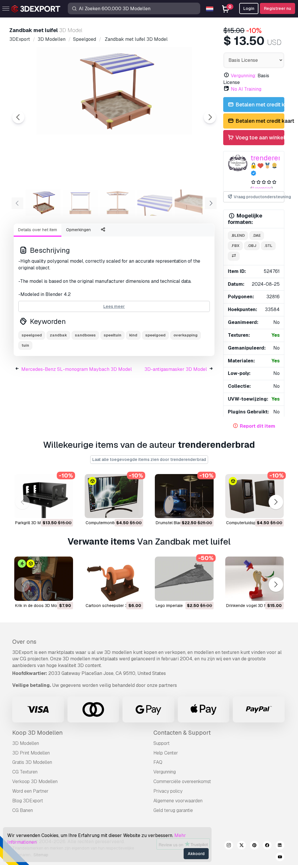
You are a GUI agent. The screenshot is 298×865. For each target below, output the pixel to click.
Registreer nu (277, 8)
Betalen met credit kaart (259, 104)
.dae (257, 235)
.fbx (235, 245)
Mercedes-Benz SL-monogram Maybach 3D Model (76, 369)
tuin (25, 345)
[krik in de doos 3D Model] (43, 579)
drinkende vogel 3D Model (251, 605)
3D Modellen (25, 743)
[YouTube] (280, 858)
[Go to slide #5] (192, 203)
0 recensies (262, 188)
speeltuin (112, 335)
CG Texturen (25, 772)
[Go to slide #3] (117, 203)
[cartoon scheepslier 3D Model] (114, 579)
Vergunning (164, 772)
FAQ (157, 762)
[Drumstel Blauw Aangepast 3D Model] (184, 496)
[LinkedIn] (280, 846)
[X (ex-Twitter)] (241, 846)
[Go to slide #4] (154, 203)
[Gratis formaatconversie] (233, 256)
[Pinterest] (254, 846)
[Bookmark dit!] (64, 510)
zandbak (58, 335)
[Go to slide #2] (80, 203)
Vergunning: (243, 76)
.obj (251, 245)
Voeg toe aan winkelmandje (259, 137)
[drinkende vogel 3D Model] (254, 579)
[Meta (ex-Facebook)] (267, 846)
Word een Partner (30, 791)
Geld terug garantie (173, 810)
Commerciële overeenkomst (182, 781)
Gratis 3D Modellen (32, 762)
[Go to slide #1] (43, 203)
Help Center (165, 753)
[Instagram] (229, 846)
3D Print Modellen (31, 753)
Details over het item (37, 229)
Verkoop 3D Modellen (35, 781)
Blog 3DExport (27, 801)
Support (161, 743)
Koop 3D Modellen (37, 732)
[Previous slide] (18, 117)
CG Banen (22, 810)
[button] (276, 502)
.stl (268, 245)
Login (248, 8)
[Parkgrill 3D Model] (43, 496)
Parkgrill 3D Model (32, 522)
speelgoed (155, 335)
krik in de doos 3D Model (39, 605)
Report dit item (257, 426)
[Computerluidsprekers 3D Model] (254, 496)
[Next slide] (210, 117)
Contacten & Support (182, 732)
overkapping (185, 335)
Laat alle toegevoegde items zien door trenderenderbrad (149, 459)
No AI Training (246, 89)
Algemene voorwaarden (178, 801)
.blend (238, 235)
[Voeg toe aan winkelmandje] (52, 510)
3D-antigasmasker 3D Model (175, 369)
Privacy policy (167, 791)
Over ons (24, 641)
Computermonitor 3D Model (111, 522)
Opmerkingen (78, 229)
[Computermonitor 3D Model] (114, 496)
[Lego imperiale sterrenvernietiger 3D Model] (184, 579)
